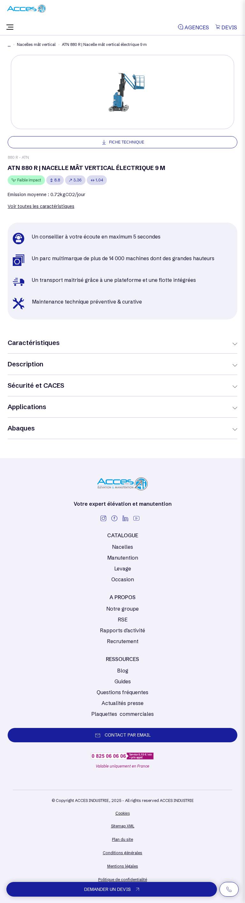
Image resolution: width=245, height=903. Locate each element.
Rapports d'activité (122, 630)
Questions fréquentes (122, 692)
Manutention (122, 557)
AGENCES (196, 27)
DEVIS (228, 27)
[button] (9, 27)
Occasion (122, 579)
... (9, 45)
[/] (26, 11)
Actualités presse (122, 703)
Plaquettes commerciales (122, 714)
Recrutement (122, 641)
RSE (123, 619)
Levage (122, 568)
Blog (122, 670)
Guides (123, 681)
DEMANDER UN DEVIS (107, 889)
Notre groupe (122, 609)
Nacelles (122, 547)
